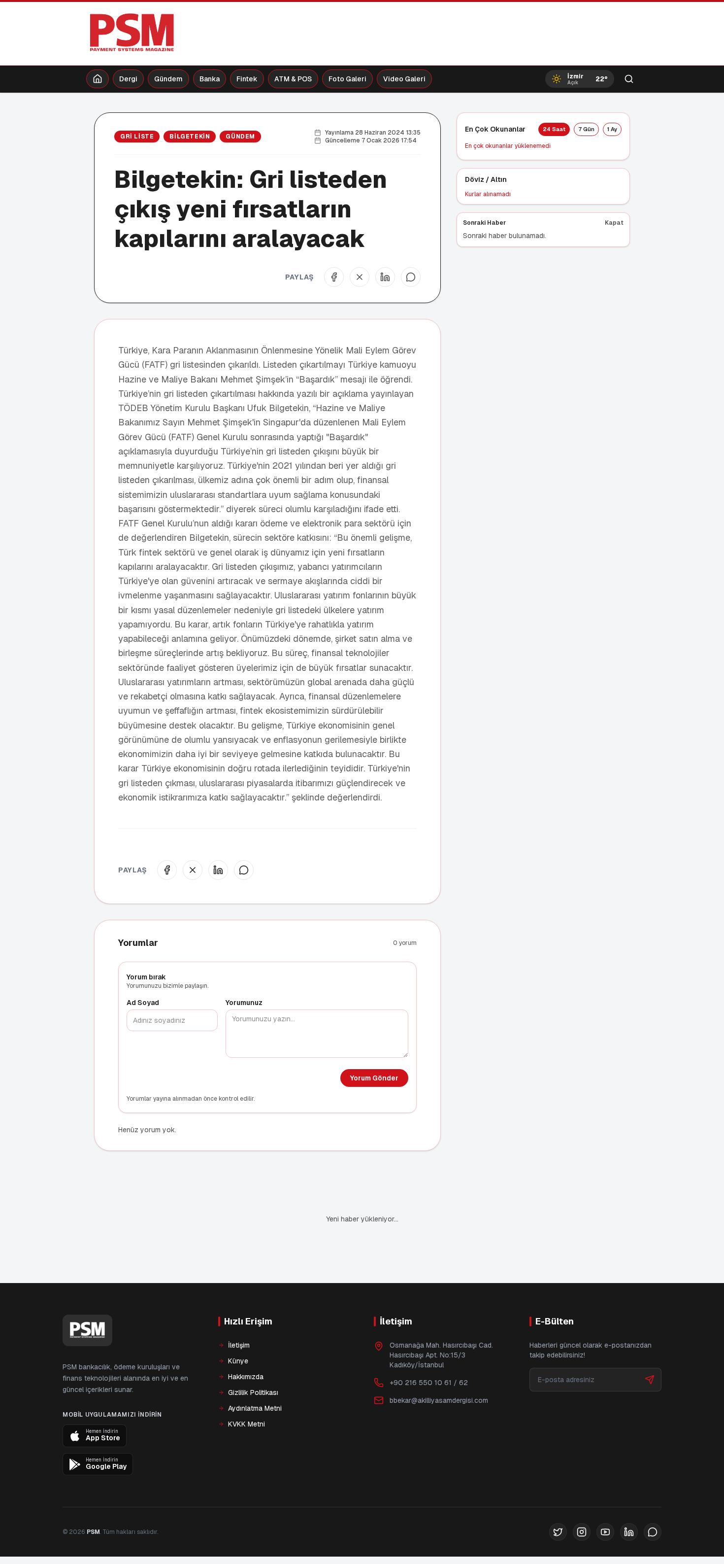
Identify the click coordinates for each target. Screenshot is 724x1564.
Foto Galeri (347, 78)
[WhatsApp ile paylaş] (411, 277)
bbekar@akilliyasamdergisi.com (439, 1366)
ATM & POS (293, 78)
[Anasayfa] (97, 79)
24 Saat (554, 129)
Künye (238, 1327)
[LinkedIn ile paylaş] (385, 277)
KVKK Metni (246, 1390)
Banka (209, 78)
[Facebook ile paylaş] (334, 277)
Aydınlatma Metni (255, 1374)
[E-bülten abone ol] (649, 1346)
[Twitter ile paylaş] (359, 277)
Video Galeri (404, 78)
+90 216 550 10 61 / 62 (429, 1349)
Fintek (247, 78)
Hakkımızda (245, 1343)
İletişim (239, 1311)
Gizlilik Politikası (253, 1359)
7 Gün (586, 129)
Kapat (614, 223)
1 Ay (612, 129)
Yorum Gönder (374, 1078)
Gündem (168, 78)
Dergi (128, 78)
